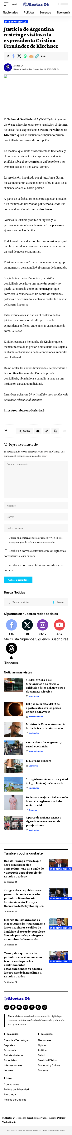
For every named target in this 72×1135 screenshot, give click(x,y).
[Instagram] (42, 630)
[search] (54, 4)
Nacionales (34, 696)
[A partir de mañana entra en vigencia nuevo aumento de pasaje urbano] (13, 823)
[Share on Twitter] (19, 56)
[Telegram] (13, 1007)
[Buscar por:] (31, 602)
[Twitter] (27, 630)
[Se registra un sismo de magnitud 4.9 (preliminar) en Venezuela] (13, 784)
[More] (43, 56)
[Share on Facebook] (13, 56)
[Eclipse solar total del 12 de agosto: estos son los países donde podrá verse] (13, 709)
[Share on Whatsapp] (25, 56)
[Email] (31, 56)
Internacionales (16, 22)
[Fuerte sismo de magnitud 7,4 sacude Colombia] (13, 747)
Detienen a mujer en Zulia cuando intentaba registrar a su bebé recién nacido (47, 801)
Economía (33, 766)
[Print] (55, 431)
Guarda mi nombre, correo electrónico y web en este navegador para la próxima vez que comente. (36, 540)
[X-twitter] (32, 1007)
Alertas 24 (18, 66)
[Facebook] (11, 630)
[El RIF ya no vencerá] (13, 766)
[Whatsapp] (6, 1007)
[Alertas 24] (36, 4)
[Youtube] (59, 630)
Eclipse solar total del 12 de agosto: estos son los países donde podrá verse (43, 707)
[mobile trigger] (7, 4)
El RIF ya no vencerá (38, 760)
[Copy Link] (37, 56)
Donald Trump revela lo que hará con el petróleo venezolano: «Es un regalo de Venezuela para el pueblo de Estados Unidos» (24, 868)
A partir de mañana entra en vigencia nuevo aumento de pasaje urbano (43, 821)
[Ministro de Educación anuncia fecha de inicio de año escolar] (13, 729)
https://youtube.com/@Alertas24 (25, 410)
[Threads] (11, 654)
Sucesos (33, 810)
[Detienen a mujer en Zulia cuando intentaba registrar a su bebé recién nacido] (13, 802)
